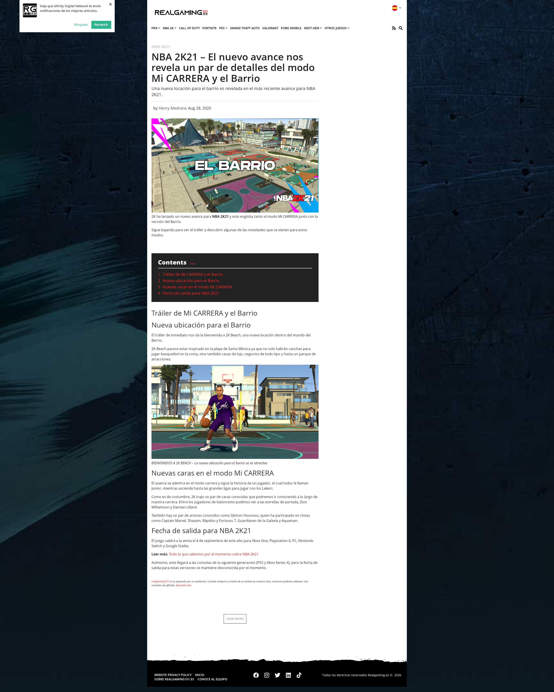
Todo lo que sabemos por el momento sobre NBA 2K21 (213, 554)
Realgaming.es (378, 675)
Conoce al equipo (212, 679)
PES (222, 28)
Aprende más (183, 585)
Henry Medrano (173, 108)
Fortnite (209, 28)
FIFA (154, 28)
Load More (235, 619)
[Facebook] (256, 675)
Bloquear (81, 24)
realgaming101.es (161, 581)
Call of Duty (189, 28)
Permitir (101, 24)
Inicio (199, 675)
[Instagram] (266, 675)
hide (192, 263)
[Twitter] (277, 675)
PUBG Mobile (291, 28)
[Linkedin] (288, 675)
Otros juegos (336, 28)
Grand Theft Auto (245, 28)
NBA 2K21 (160, 46)
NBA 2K (168, 28)
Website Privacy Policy (173, 675)
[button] (400, 28)
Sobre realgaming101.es (174, 679)
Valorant (270, 28)
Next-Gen (311, 28)
